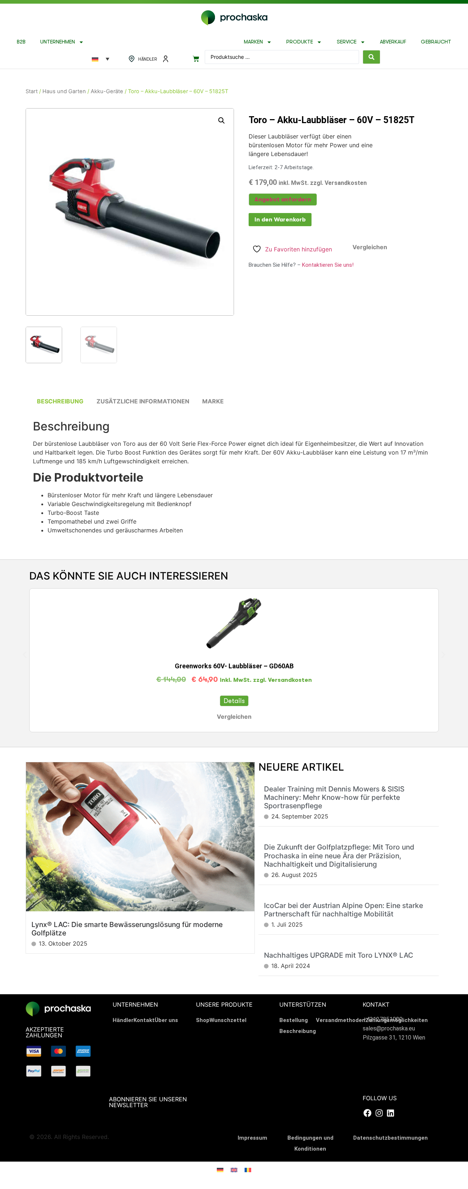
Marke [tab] (213, 401)
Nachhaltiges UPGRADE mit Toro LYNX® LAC (338, 955)
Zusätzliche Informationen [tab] (143, 401)
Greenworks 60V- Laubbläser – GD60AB (234, 666)
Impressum (252, 1138)
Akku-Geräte (107, 91)
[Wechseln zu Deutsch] (220, 1169)
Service (346, 42)
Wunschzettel (228, 1020)
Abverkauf (393, 42)
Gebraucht (436, 42)
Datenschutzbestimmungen (390, 1138)
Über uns (166, 1020)
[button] (221, 120)
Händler (123, 1020)
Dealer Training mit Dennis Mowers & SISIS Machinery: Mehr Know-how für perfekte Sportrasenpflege (334, 797)
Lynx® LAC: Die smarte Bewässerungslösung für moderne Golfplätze (127, 928)
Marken (253, 42)
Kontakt (144, 1020)
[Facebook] (367, 1113)
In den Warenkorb (280, 219)
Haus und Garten (64, 91)
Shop (203, 1020)
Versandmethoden (340, 1020)
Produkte (299, 42)
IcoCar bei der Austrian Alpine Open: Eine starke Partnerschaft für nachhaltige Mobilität (343, 909)
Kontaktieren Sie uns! (328, 265)
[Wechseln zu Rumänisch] (248, 1169)
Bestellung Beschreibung (297, 1025)
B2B (21, 42)
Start (32, 91)
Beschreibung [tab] (60, 401)
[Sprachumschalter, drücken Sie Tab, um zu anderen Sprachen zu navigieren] (100, 59)
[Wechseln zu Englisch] (234, 1169)
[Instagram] (379, 1113)
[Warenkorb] (196, 59)
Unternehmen (57, 42)
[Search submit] (371, 57)
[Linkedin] (390, 1113)
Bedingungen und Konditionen (310, 1143)
